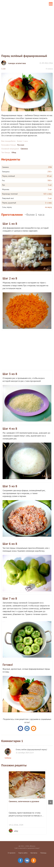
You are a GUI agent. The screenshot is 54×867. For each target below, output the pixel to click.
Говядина (5, 171)
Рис (3, 180)
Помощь (43, 853)
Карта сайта (22, 853)
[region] (27, 349)
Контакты (34, 853)
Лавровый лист (8, 198)
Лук (3, 185)
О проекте (11, 853)
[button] (20, 728)
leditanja (8, 758)
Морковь (5, 189)
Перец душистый (9, 203)
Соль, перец (7, 207)
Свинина (24, 148)
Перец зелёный (8, 176)
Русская (20, 145)
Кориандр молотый (10, 194)
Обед (14, 152)
